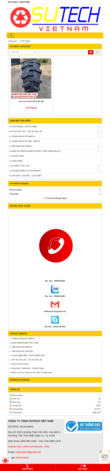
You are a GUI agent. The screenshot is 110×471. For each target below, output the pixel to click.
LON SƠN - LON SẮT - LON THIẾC (26, 176)
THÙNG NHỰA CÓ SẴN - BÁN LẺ (25, 141)
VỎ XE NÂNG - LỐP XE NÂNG (24, 126)
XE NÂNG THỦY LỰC (20, 166)
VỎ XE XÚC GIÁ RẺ (19, 364)
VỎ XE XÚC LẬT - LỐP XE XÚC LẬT (26, 131)
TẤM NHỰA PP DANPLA (21, 146)
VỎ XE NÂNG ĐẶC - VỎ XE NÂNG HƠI (28, 355)
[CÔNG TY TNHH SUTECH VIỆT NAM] (104, 458)
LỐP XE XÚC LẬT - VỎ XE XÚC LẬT (26, 360)
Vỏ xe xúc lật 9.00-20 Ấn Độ (31, 101)
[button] (23, 52)
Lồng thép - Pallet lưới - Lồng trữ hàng (27, 368)
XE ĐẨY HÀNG (17, 156)
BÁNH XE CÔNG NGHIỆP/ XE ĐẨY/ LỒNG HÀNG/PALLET (36, 151)
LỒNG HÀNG (17, 161)
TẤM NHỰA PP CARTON (22, 351)
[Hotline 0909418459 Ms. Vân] (5, 460)
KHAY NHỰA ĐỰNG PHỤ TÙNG (25, 343)
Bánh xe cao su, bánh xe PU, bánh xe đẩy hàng (31, 372)
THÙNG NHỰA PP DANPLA (23, 136)
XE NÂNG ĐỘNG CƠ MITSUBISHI (26, 171)
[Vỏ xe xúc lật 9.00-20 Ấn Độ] (31, 78)
